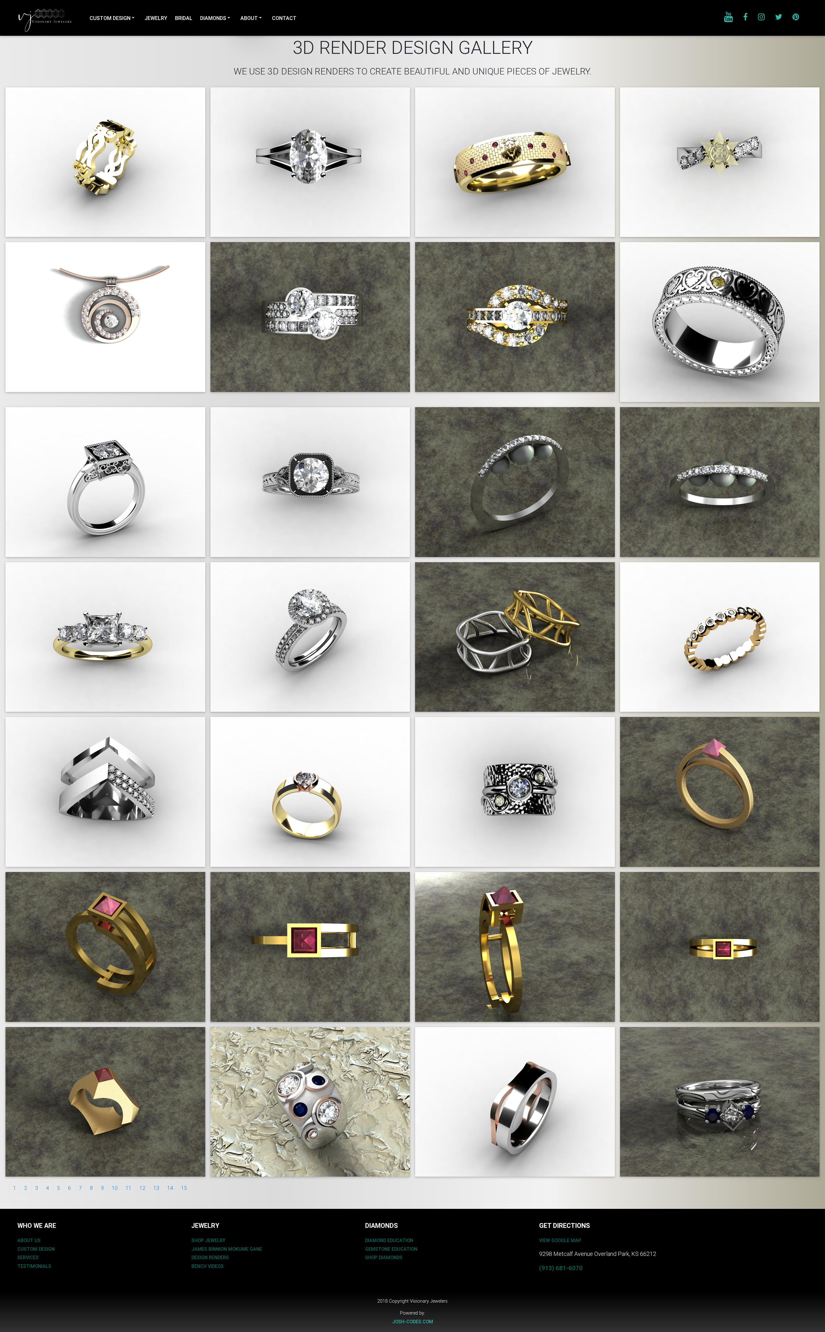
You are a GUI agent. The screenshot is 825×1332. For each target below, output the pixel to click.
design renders (210, 1257)
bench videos (207, 1266)
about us (29, 1240)
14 (170, 1188)
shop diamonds (384, 1257)
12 (142, 1188)
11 (128, 1188)
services (28, 1257)
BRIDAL (183, 18)
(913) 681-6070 (561, 1268)
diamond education (389, 1240)
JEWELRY (156, 18)
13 (156, 1188)
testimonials (34, 1266)
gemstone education (391, 1249)
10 (115, 1188)
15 (184, 1188)
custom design (36, 1249)
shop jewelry (208, 1240)
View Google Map (560, 1240)
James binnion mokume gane (226, 1249)
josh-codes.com (412, 1322)
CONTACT (284, 18)
